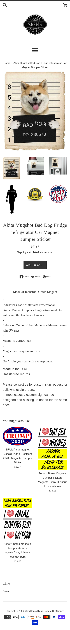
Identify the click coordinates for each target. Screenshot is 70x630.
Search (7, 591)
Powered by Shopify (54, 611)
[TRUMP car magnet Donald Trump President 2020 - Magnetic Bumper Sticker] (17, 436)
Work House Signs (34, 611)
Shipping (22, 252)
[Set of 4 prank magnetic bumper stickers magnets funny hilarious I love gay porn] (17, 519)
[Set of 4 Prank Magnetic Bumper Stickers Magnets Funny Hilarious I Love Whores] (52, 448)
